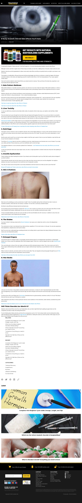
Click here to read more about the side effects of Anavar (13, 105)
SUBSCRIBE (26, 475)
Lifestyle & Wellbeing (64, 3)
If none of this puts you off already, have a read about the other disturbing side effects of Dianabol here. (24, 126)
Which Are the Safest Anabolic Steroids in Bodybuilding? (13, 325)
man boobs (22, 295)
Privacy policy (65, 494)
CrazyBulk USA (15, 494)
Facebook (68, 476)
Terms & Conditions (72, 494)
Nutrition (54, 3)
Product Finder (39, 478)
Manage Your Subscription (41, 483)
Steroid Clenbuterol (25, 222)
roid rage (10, 141)
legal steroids (23, 314)
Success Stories (75, 3)
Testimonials (38, 482)
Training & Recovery (35, 3)
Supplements (46, 3)
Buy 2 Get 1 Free (54, 473)
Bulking (52, 476)
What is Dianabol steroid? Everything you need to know (14, 328)
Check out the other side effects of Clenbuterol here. (13, 234)
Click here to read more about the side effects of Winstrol (14, 103)
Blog (67, 473)
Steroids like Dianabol (6, 120)
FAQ (37, 477)
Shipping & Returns (40, 474)
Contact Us (38, 473)
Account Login (39, 481)
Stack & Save (53, 474)
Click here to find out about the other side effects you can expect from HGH (18, 255)
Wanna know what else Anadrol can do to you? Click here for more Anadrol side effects (20, 303)
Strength (52, 478)
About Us (38, 480)
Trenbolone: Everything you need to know (14, 332)
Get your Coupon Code (55, 481)
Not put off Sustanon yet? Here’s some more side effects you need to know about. (19, 167)
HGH (59, 251)
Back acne (27, 208)
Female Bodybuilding (55, 480)
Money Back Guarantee (41, 476)
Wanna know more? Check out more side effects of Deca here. (15, 216)
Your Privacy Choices (40, 486)
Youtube (68, 477)
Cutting (52, 477)
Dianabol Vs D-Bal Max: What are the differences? (14, 335)
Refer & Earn (38, 485)
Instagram (68, 475)
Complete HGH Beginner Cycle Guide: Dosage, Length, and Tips (15, 321)
